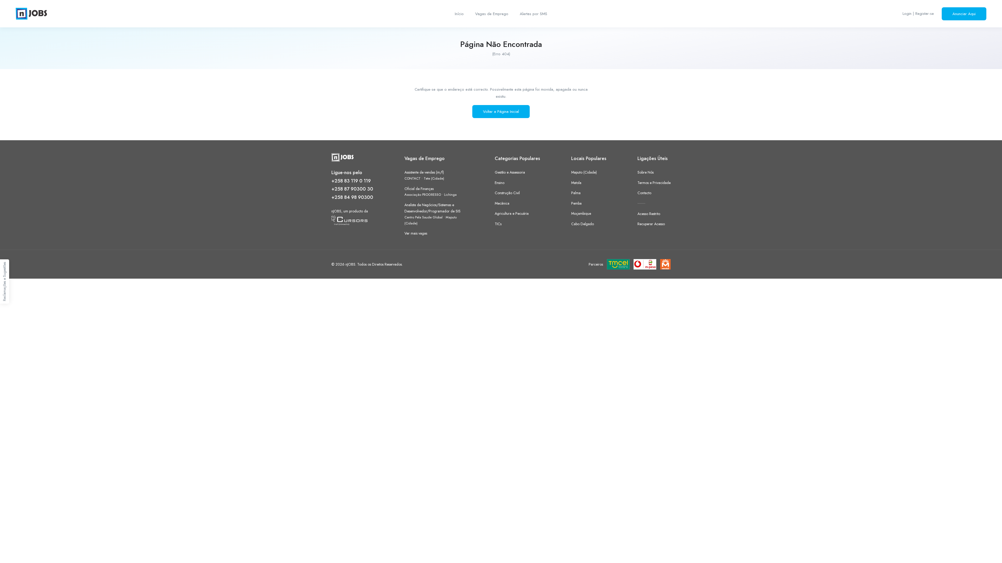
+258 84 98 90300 (352, 197)
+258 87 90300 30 (352, 189)
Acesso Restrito (648, 213)
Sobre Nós (645, 172)
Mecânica (502, 203)
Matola (576, 182)
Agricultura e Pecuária (512, 213)
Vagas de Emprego (491, 14)
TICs (498, 224)
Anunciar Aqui (964, 14)
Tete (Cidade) (434, 178)
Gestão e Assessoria (510, 172)
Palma (576, 192)
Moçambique (581, 213)
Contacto (644, 192)
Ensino (499, 182)
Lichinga (450, 194)
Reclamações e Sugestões (4, 281)
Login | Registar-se (918, 13)
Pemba (576, 203)
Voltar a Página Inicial (501, 111)
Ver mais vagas (415, 233)
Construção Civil (507, 192)
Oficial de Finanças (419, 188)
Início (459, 14)
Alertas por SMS (533, 14)
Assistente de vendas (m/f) (424, 172)
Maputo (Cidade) (584, 172)
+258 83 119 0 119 (351, 181)
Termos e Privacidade (654, 182)
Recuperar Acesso (651, 224)
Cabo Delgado (582, 224)
